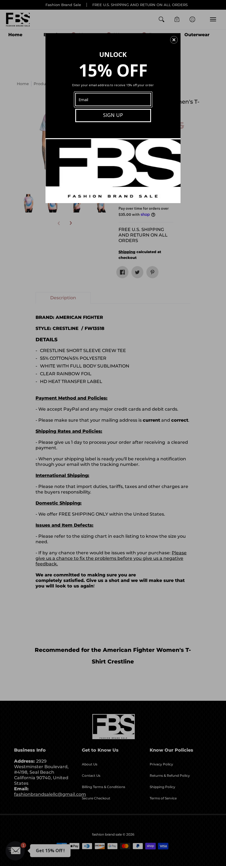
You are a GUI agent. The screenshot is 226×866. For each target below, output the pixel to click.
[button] (174, 39)
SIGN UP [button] (113, 115)
